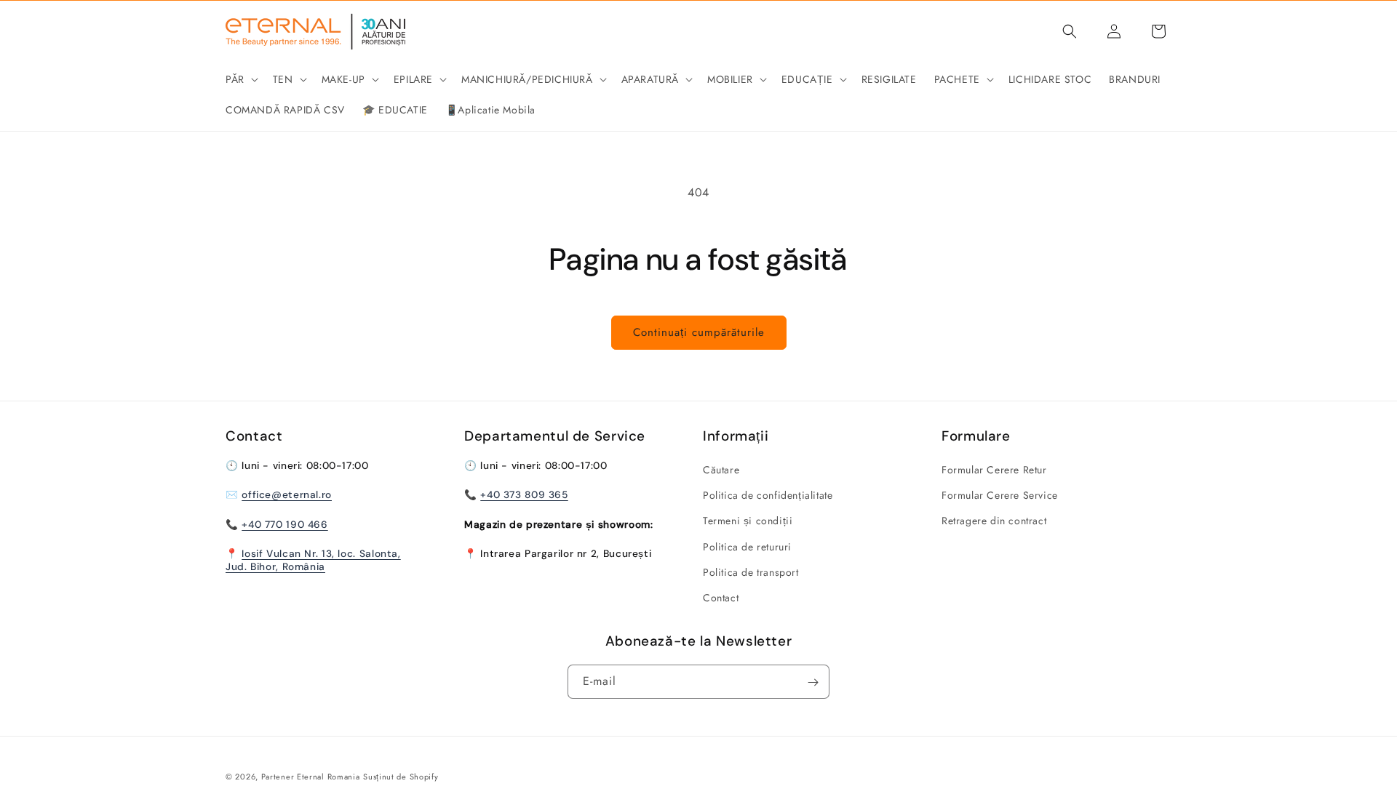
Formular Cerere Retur (994, 469)
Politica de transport (751, 572)
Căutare (721, 469)
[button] (240, 79)
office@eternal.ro (287, 495)
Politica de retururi (747, 547)
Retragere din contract (994, 521)
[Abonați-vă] (813, 682)
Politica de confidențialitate (767, 495)
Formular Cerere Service (1000, 495)
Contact (721, 597)
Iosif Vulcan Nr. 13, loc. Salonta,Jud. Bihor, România (313, 560)
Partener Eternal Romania (310, 776)
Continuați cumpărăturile (699, 332)
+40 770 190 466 (284, 524)
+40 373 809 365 (524, 495)
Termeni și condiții (747, 521)
